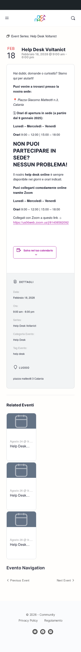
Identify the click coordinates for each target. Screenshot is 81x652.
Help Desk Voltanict (24, 325)
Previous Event (19, 580)
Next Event (64, 580)
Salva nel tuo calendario (38, 250)
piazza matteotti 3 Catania (28, 378)
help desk (19, 353)
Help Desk (19, 339)
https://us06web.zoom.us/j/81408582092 (41, 222)
